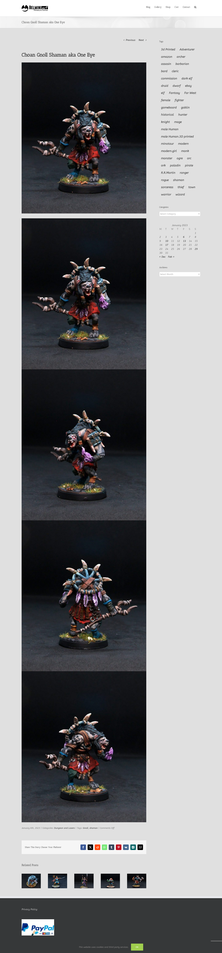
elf (163, 93)
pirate (189, 165)
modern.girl (169, 151)
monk (185, 151)
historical (167, 114)
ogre (180, 158)
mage (178, 122)
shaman (94, 828)
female (165, 100)
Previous (130, 40)
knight (165, 122)
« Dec (162, 256)
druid (164, 86)
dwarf (177, 86)
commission (169, 78)
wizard (180, 194)
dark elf (187, 78)
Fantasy (174, 93)
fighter (179, 100)
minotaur (167, 144)
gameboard (169, 107)
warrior (166, 194)
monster (166, 158)
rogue (165, 180)
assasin (166, 64)
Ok (137, 947)
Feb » (171, 256)
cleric (175, 71)
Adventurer (187, 49)
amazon (166, 57)
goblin (185, 107)
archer (181, 57)
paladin (175, 165)
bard (164, 71)
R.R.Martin (168, 173)
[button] (195, 7)
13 (184, 241)
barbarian (182, 64)
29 (196, 249)
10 (166, 241)
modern (183, 144)
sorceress (167, 187)
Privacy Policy (29, 909)
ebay (188, 86)
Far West (190, 93)
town (191, 187)
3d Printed (168, 49)
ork (163, 165)
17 (166, 244)
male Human (169, 129)
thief (181, 187)
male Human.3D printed (177, 136)
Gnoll (85, 828)
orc (189, 158)
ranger (184, 173)
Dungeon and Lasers (64, 828)
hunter (182, 114)
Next (141, 40)
